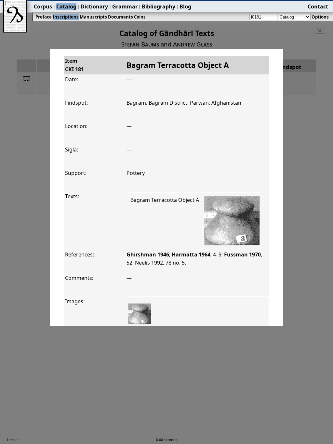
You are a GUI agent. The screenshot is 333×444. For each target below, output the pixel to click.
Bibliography (158, 6)
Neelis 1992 (149, 262)
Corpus (43, 6)
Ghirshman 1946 (148, 254)
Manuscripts (93, 17)
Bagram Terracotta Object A (164, 199)
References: (79, 254)
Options (320, 17)
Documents (120, 17)
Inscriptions (66, 17)
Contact (318, 6)
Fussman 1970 (242, 254)
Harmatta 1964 (191, 254)
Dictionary (94, 6)
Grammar (125, 6)
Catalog (66, 6)
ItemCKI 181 (74, 65)
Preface (43, 17)
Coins (140, 17)
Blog (185, 6)
